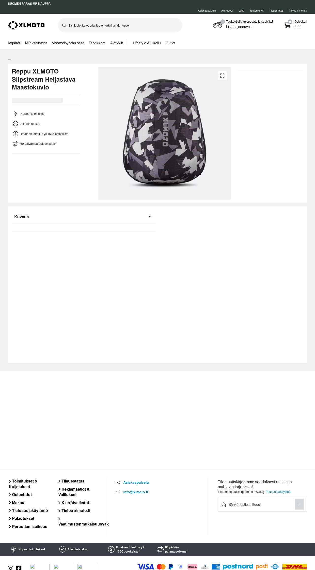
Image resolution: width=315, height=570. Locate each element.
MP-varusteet (36, 42)
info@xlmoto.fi (135, 491)
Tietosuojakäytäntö (29, 510)
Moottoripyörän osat (68, 42)
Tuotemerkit (257, 10)
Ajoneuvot (227, 10)
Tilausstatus (72, 481)
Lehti (241, 10)
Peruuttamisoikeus (29, 526)
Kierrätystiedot (75, 502)
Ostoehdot (21, 494)
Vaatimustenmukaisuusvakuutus (89, 523)
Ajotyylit (116, 42)
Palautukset (22, 518)
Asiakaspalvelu (207, 10)
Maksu (17, 502)
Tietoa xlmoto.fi (298, 10)
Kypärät (14, 42)
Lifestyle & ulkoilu (147, 42)
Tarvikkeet (97, 42)
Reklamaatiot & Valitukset (74, 491)
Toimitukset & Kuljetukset (23, 483)
